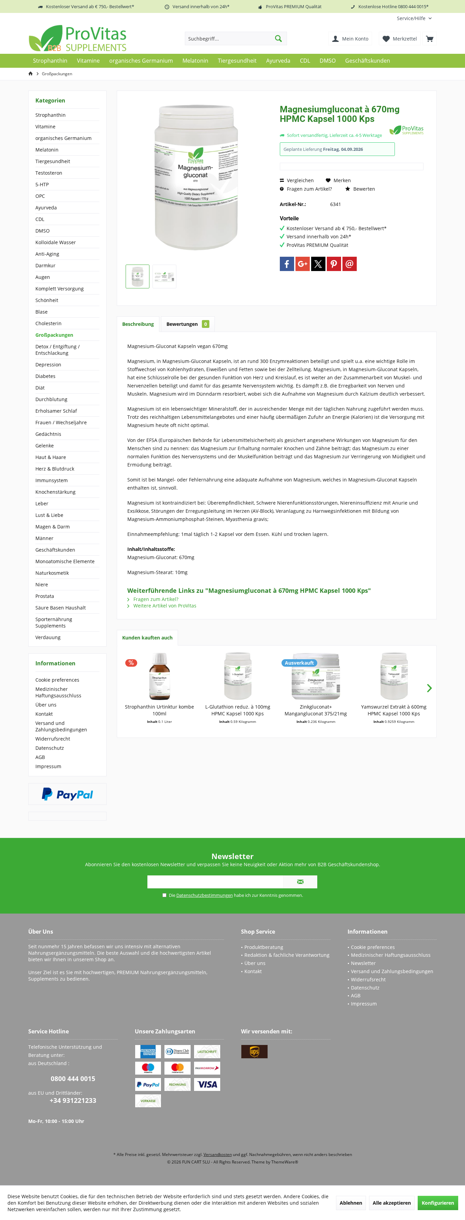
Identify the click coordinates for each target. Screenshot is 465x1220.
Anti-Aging (47, 254)
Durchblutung (51, 399)
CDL (39, 219)
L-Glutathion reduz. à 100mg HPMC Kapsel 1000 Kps (237, 710)
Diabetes (45, 376)
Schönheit (46, 300)
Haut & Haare (50, 457)
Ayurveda (46, 207)
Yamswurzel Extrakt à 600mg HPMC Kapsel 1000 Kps (394, 710)
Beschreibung (138, 324)
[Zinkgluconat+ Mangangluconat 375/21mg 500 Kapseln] (316, 676)
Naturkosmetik (52, 573)
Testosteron (48, 173)
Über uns (46, 704)
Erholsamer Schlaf (56, 411)
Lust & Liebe (49, 515)
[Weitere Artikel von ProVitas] (406, 129)
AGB (40, 757)
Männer (44, 538)
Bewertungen (186, 324)
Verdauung (48, 637)
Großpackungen (54, 335)
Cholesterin (48, 323)
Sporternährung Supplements (53, 622)
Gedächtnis (48, 434)
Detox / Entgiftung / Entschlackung (57, 349)
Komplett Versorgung (59, 288)
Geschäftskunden (55, 549)
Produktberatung (263, 947)
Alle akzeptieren (392, 1203)
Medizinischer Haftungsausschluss (58, 692)
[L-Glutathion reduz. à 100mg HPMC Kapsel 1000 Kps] (238, 676)
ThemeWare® (284, 1162)
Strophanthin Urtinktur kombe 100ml (159, 710)
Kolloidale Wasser (55, 242)
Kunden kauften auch (147, 637)
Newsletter (363, 963)
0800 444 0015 (73, 1078)
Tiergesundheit (52, 161)
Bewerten (363, 189)
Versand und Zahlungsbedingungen (61, 726)
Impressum (48, 766)
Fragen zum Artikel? (309, 189)
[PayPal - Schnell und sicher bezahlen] (67, 794)
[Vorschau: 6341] (137, 276)
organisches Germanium (63, 138)
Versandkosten (218, 1154)
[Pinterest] (334, 264)
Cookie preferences (57, 680)
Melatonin (47, 149)
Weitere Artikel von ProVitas (164, 605)
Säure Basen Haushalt (60, 607)
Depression (48, 364)
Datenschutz (49, 748)
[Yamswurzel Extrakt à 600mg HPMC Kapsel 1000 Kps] (394, 676)
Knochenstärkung (55, 492)
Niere (41, 584)
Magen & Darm (52, 526)
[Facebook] (287, 264)
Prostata (44, 596)
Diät (40, 387)
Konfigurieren (438, 1203)
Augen (42, 277)
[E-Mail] (349, 264)
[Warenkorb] (429, 38)
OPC (40, 196)
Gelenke (44, 445)
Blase (41, 311)
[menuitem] (414, 18)
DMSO (42, 230)
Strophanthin (50, 115)
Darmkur (45, 265)
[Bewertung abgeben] (334, 127)
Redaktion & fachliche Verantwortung (287, 955)
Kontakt (44, 714)
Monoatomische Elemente (65, 561)
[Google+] (302, 264)
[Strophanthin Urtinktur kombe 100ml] (159, 676)
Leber (41, 503)
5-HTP (42, 184)
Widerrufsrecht (52, 738)
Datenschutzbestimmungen (204, 895)
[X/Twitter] (318, 264)
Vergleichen (300, 180)
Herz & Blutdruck (54, 468)
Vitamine (45, 126)
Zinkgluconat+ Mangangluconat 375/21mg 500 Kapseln (316, 710)
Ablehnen (351, 1203)
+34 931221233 (73, 1100)
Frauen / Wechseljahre (61, 422)
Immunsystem (51, 480)
